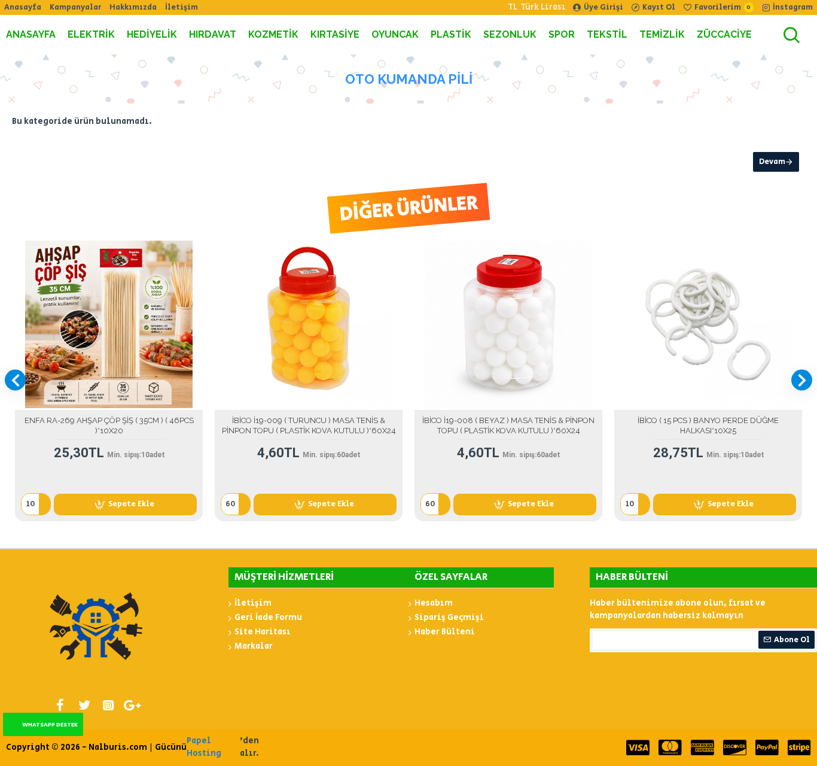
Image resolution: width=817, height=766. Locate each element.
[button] (15, 380)
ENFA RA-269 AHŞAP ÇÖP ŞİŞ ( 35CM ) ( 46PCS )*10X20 (109, 425)
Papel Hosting (204, 747)
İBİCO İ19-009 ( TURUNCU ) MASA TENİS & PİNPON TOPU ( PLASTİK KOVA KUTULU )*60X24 (309, 425)
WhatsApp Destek (50, 725)
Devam (772, 162)
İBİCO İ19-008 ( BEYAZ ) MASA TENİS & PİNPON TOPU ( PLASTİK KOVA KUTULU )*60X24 (508, 425)
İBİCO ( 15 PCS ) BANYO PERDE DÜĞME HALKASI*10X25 (708, 425)
